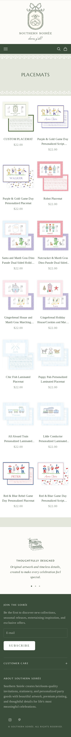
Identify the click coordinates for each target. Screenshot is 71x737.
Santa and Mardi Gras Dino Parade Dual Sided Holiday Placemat (18, 260)
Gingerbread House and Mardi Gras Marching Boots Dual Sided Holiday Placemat (18, 320)
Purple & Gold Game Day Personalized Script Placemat (52, 142)
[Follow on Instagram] (10, 720)
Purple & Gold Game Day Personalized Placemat (18, 201)
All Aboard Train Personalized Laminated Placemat (18, 439)
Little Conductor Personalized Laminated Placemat (53, 439)
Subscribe (19, 645)
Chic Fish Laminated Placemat (18, 379)
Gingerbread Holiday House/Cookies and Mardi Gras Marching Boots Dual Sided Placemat (53, 320)
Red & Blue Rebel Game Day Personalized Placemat (18, 498)
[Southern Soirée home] (35, 22)
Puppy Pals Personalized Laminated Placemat (52, 379)
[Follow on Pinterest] (19, 720)
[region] (35, 557)
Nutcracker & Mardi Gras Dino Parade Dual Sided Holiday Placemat (53, 260)
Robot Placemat (53, 198)
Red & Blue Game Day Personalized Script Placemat (53, 498)
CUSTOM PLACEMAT (18, 139)
